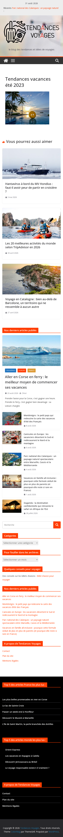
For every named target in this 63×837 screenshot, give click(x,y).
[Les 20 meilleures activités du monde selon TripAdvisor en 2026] (31, 210)
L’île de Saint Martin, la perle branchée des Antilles (27, 724)
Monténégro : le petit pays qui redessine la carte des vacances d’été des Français (39, 418)
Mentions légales (10, 660)
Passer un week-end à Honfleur (18, 711)
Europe (22, 370)
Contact (6, 651)
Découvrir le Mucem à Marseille (18, 718)
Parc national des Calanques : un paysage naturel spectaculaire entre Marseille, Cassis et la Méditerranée (40, 461)
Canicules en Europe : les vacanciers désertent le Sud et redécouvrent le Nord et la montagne (38, 439)
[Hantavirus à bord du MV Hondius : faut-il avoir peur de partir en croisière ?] (31, 150)
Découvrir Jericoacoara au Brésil (21, 761)
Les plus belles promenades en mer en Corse (24, 699)
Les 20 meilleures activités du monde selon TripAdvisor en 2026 (30, 245)
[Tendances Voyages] (5, 60)
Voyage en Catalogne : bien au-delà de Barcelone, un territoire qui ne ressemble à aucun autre (31, 303)
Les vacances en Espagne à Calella (22, 755)
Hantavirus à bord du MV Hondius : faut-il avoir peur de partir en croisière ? (31, 187)
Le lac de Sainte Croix (13, 705)
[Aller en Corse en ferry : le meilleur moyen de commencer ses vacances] (31, 350)
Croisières (10, 370)
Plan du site (7, 655)
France (31, 370)
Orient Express (12, 749)
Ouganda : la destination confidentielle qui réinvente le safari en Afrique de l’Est (38, 505)
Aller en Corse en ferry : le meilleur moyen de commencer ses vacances (31, 382)
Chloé (24, 393)
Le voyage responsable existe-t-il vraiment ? (27, 767)
